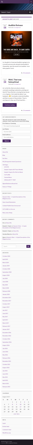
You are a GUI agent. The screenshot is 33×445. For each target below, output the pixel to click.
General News (8, 177)
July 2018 (5, 278)
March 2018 (6, 288)
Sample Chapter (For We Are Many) (13, 172)
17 (20, 407)
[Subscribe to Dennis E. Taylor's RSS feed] (2, 1)
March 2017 (6, 323)
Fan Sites (5, 158)
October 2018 (6, 269)
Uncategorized (17, 27)
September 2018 (7, 272)
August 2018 (6, 275)
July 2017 (5, 310)
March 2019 (6, 262)
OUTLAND (7, 174)
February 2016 (6, 358)
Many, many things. (8, 212)
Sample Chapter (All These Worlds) (13, 169)
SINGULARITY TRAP (10, 180)
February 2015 (6, 386)
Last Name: (6, 129)
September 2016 (7, 342)
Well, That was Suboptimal (14, 80)
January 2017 (6, 329)
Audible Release (15, 25)
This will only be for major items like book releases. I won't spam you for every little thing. (16, 120)
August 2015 (6, 367)
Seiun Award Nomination (9, 202)
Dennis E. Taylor (5, 12)
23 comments (26, 110)
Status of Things (7, 186)
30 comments (26, 73)
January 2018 (6, 294)
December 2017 (7, 297)
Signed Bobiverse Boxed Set (10, 183)
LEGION (6, 167)
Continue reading (10, 105)
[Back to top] (29, 441)
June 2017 (5, 313)
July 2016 (5, 348)
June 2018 (5, 281)
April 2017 (5, 320)
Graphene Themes (13, 443)
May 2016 (5, 355)
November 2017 (7, 300)
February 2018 (6, 291)
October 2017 (6, 304)
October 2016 (6, 339)
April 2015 (5, 380)
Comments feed (7, 429)
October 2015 (6, 364)
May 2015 (5, 377)
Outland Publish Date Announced (11, 205)
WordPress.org (7, 433)
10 (20, 404)
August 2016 (6, 345)
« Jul (14, 414)
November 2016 (7, 335)
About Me (5, 152)
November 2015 (7, 361)
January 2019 (6, 265)
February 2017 (6, 326)
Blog (4, 155)
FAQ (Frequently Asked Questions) (12, 161)
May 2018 (5, 284)
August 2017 (6, 307)
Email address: (7, 134)
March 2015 (6, 383)
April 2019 (5, 259)
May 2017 (5, 316)
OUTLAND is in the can (9, 209)
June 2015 (5, 374)
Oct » (18, 414)
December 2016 (7, 332)
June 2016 (5, 351)
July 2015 (5, 370)
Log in (4, 423)
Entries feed (6, 426)
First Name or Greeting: (9, 123)
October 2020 (6, 256)
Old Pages (5, 164)
